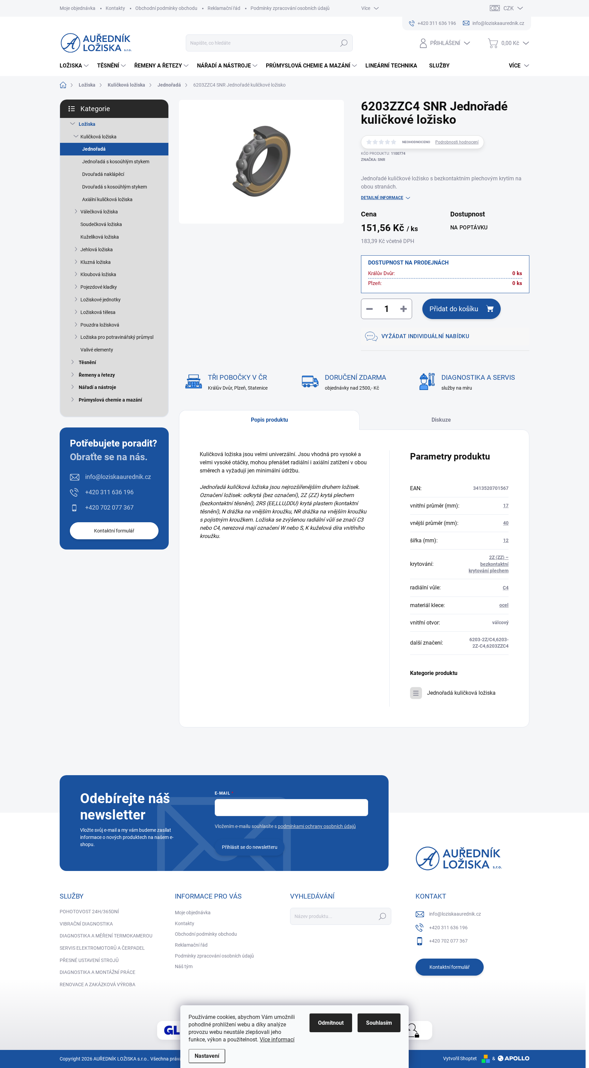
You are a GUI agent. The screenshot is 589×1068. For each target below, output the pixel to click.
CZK (508, 8)
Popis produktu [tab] (269, 420)
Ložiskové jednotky (100, 299)
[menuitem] (75, 66)
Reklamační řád (224, 8)
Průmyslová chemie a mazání (110, 400)
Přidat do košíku (453, 309)
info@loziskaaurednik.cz (118, 476)
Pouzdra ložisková (99, 325)
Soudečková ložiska (101, 224)
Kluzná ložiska (95, 262)
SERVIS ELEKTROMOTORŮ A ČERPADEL (102, 948)
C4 (506, 587)
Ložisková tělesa (98, 312)
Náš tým (184, 966)
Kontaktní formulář (114, 530)
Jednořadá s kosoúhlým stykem (115, 161)
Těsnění (87, 362)
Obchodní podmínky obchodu (166, 8)
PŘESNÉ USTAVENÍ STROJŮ (89, 960)
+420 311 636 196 (109, 492)
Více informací (277, 1039)
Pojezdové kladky (98, 287)
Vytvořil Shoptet (460, 1058)
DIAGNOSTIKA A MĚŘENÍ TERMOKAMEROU (106, 935)
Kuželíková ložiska (99, 237)
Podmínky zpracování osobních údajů (290, 8)
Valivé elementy (96, 349)
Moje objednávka (77, 8)
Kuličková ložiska (98, 136)
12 (506, 540)
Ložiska (87, 124)
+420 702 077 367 (109, 507)
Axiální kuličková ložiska (107, 199)
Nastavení (207, 1056)
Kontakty (115, 8)
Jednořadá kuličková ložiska (461, 693)
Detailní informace (382, 197)
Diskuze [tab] (441, 420)
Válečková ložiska (99, 211)
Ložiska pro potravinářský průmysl (116, 337)
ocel (504, 605)
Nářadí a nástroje (97, 387)
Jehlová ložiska (96, 249)
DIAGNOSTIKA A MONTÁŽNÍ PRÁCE (97, 972)
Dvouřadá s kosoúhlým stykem (114, 187)
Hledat (344, 43)
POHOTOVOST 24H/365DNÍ (89, 911)
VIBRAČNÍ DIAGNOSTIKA (86, 924)
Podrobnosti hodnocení (457, 142)
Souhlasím (379, 1023)
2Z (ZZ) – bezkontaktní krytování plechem (489, 564)
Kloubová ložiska (98, 274)
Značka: (373, 159)
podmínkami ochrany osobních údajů (317, 826)
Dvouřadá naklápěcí (103, 174)
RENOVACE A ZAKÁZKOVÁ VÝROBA (97, 984)
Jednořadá (94, 149)
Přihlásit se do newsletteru (249, 847)
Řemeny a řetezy (97, 375)
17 (506, 505)
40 (506, 523)
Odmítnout (331, 1023)
